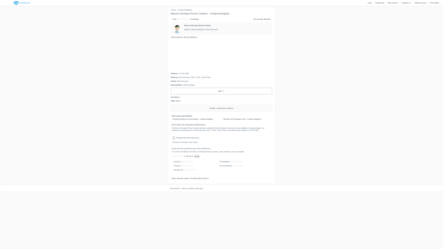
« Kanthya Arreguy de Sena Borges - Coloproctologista (192, 119)
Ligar (220, 91)
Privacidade (434, 3)
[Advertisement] (221, 55)
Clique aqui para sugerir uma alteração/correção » (190, 178)
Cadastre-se (406, 3)
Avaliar (180, 19)
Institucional (379, 3)
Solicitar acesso (420, 3)
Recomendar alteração (262, 19)
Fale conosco (393, 3)
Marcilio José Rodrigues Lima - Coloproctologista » (242, 119)
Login (370, 3)
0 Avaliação (194, 19)
